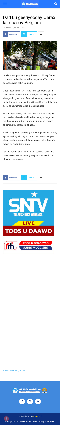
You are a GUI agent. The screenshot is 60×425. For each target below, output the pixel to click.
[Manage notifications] (6, 418)
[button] (5, 4)
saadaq (8, 28)
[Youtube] (38, 401)
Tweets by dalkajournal (14, 370)
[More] (41, 34)
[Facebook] (22, 401)
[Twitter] (30, 401)
